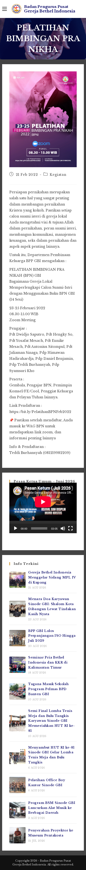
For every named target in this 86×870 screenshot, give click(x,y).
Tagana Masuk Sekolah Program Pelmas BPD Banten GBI (48, 689)
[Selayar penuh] (70, 528)
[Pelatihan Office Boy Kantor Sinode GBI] (17, 785)
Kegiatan (58, 174)
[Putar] (15, 528)
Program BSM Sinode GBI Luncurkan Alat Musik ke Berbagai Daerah (51, 808)
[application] (43, 508)
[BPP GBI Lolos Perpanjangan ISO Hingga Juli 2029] (17, 638)
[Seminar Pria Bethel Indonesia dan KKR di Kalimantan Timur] (17, 665)
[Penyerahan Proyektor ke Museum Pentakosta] (17, 835)
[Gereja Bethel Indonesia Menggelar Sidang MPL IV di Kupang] (17, 580)
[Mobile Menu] (4, 9)
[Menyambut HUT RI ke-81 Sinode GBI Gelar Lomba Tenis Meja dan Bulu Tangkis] (17, 757)
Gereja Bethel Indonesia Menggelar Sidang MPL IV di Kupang (51, 577)
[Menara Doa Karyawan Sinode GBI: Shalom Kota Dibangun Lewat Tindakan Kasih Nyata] (17, 609)
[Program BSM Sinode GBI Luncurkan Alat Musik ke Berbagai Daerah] (17, 810)
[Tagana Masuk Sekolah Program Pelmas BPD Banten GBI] (17, 691)
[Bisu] (62, 528)
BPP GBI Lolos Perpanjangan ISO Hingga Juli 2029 (51, 636)
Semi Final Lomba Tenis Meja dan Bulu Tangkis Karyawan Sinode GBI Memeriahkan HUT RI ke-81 (51, 721)
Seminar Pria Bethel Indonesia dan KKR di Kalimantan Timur (47, 662)
